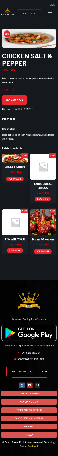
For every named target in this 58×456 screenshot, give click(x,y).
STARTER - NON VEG (23, 109)
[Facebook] (22, 385)
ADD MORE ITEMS (14, 100)
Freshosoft (33, 446)
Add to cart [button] (15, 179)
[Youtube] (30, 385)
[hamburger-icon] (50, 13)
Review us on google (28, 371)
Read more (42, 199)
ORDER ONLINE (30, 13)
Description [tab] (8, 118)
